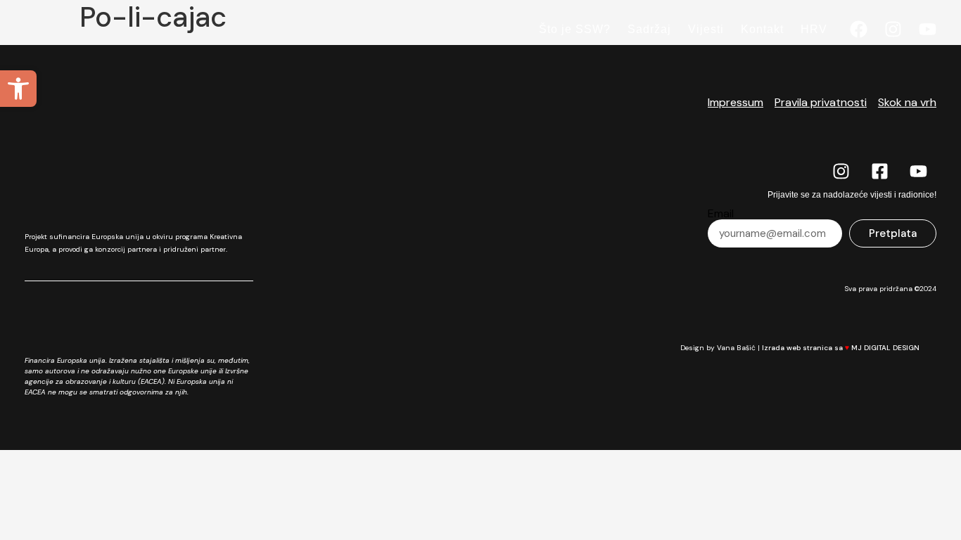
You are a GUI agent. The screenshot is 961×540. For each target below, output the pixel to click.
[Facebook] (858, 29)
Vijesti (706, 29)
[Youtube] (927, 29)
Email (721, 213)
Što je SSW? (575, 29)
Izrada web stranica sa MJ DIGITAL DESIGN (841, 347)
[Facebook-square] (880, 170)
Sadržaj (649, 29)
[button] (18, 88)
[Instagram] (893, 29)
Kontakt (762, 29)
